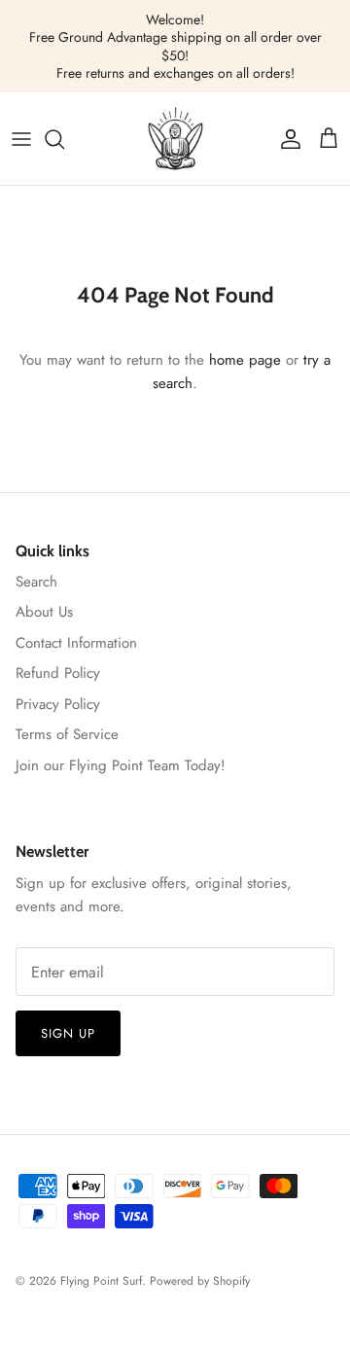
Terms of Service (67, 734)
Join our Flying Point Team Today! (121, 765)
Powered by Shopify (200, 1281)
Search (36, 581)
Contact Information (76, 643)
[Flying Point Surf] (175, 138)
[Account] (285, 139)
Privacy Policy (58, 704)
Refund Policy (58, 673)
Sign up (68, 1033)
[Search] (64, 139)
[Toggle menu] (21, 139)
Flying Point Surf (101, 1281)
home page (245, 360)
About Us (44, 611)
